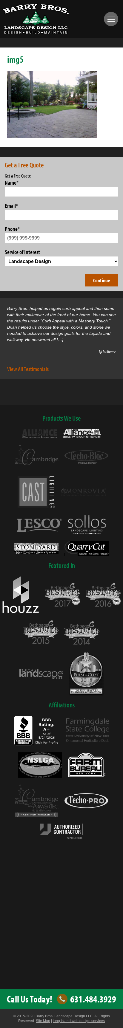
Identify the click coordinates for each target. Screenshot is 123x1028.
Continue (101, 280)
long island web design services (79, 1021)
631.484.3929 (93, 999)
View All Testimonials (28, 368)
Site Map (43, 1021)
